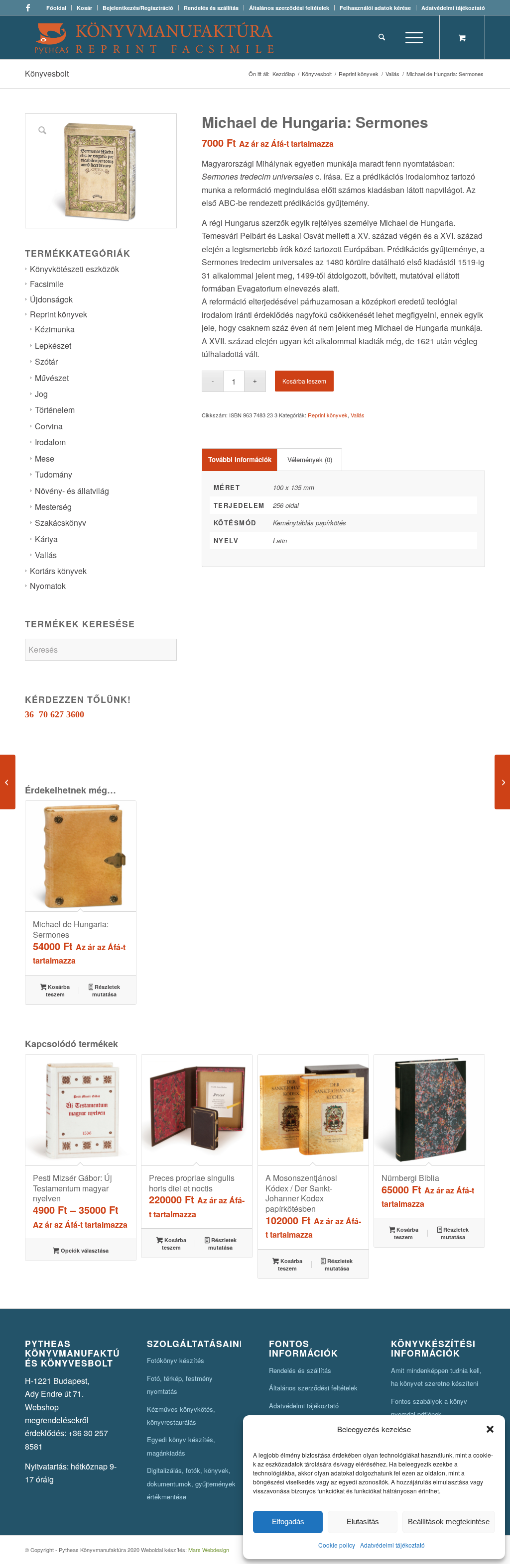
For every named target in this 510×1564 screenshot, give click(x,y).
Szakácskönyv (60, 522)
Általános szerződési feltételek (289, 7)
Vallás (46, 555)
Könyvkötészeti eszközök (74, 269)
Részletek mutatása (106, 990)
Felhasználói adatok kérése (375, 7)
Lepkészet (53, 345)
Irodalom (50, 442)
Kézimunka (55, 329)
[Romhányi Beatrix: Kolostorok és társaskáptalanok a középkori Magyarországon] (502, 782)
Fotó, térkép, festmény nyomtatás (180, 1384)
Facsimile (47, 284)
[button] (490, 1429)
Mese (44, 458)
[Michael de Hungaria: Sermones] (7, 782)
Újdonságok (51, 299)
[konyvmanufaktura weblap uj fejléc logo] (154, 37)
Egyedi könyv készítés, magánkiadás (181, 1446)
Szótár (46, 361)
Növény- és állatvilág (72, 490)
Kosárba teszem (304, 381)
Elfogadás (288, 1521)
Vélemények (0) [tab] (309, 459)
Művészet (52, 378)
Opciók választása (84, 1250)
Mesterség (53, 506)
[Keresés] (381, 37)
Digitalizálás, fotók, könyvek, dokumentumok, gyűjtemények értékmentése (191, 1483)
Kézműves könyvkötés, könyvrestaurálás (181, 1415)
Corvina (49, 426)
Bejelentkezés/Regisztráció (138, 7)
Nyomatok (48, 585)
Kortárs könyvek (58, 571)
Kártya (46, 539)
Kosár (84, 7)
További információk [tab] (239, 459)
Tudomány (53, 474)
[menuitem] (56, 7)
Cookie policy (336, 1545)
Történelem (55, 409)
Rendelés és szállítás (211, 7)
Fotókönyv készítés (175, 1360)
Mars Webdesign (208, 1550)
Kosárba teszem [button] (58, 990)
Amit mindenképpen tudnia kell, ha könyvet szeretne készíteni (436, 1377)
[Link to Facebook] (27, 7)
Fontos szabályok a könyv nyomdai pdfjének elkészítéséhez (429, 1414)
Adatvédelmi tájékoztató (392, 1545)
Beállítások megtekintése (449, 1521)
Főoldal (56, 7)
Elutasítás (363, 1521)
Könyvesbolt (47, 73)
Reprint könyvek (58, 314)
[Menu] (411, 37)
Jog (41, 393)
